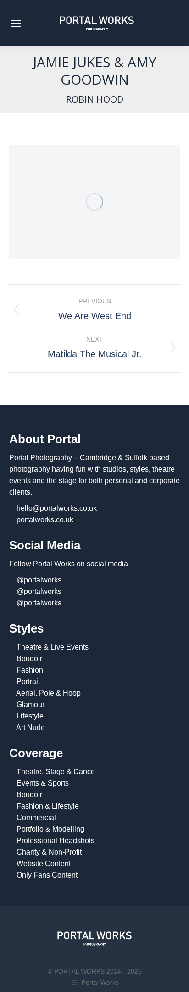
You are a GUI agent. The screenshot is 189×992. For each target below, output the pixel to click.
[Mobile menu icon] (15, 23)
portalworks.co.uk (45, 520)
